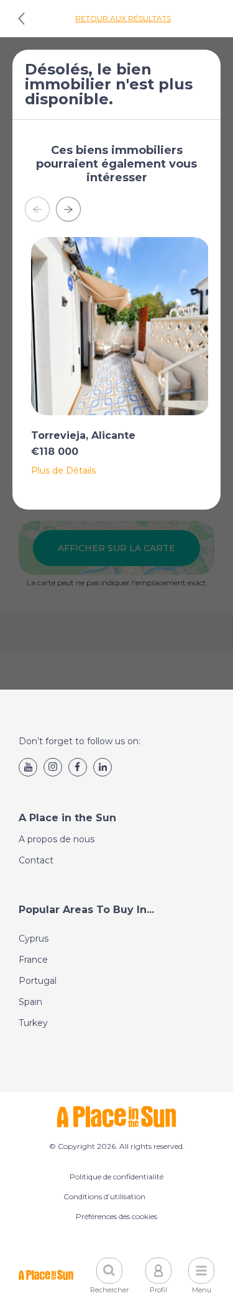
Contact (36, 860)
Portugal (38, 980)
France (33, 959)
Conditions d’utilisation (104, 1196)
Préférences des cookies (116, 1216)
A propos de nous (56, 839)
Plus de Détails (63, 470)
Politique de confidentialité (116, 1176)
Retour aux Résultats (123, 18)
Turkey (33, 1023)
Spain (30, 1001)
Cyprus (33, 938)
